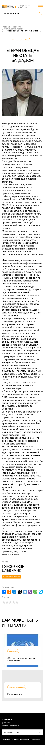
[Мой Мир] (14, 592)
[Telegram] (25, 592)
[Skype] (41, 592)
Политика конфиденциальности (15, 739)
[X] (20, 592)
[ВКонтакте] (4, 592)
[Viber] (30, 592)
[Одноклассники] (9, 592)
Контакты (36, 739)
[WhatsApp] (35, 592)
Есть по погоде (14, 694)
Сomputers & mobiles (20, 40)
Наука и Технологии (17, 687)
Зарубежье (13, 651)
